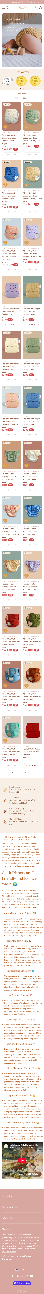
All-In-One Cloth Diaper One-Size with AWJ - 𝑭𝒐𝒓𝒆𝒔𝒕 (32, 642)
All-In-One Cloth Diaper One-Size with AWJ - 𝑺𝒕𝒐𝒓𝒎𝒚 (11, 697)
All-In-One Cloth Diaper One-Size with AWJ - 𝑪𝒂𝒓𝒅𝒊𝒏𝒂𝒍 (11, 642)
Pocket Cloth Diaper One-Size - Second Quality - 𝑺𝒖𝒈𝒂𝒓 (10, 366)
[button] (3, 7)
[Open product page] (11, 290)
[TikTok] (26, 1276)
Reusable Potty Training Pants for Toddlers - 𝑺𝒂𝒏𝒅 (9, 587)
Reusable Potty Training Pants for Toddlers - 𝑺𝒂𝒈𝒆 (9, 476)
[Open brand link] (7, 81)
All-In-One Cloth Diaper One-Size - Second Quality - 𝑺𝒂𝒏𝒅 (32, 196)
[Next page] (31, 772)
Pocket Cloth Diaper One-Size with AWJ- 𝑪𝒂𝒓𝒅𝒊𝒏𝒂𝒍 (31, 752)
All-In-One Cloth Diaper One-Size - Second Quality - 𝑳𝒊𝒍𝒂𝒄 (32, 254)
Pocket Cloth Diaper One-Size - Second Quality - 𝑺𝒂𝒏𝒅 (31, 311)
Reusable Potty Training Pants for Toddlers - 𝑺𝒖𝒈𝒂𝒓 (30, 476)
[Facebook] (12, 1276)
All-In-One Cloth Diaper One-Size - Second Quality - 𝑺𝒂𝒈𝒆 (32, 138)
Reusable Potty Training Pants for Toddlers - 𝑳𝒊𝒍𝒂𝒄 (30, 587)
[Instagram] (17, 1276)
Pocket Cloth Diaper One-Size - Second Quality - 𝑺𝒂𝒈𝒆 (31, 366)
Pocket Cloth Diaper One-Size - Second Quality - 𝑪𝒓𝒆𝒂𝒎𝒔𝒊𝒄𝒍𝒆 (10, 421)
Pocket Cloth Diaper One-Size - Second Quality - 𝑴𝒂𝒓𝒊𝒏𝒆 (31, 421)
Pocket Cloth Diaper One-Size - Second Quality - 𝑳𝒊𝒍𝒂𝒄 (10, 311)
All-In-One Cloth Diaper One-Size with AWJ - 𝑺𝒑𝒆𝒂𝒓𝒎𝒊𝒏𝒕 (11, 752)
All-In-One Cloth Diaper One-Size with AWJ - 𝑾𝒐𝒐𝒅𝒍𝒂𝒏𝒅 (32, 697)
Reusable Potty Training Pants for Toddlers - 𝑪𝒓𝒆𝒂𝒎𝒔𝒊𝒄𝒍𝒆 (10, 531)
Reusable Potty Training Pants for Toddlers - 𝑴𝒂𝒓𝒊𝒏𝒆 (30, 531)
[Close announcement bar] (41, 1)
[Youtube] (31, 1276)
